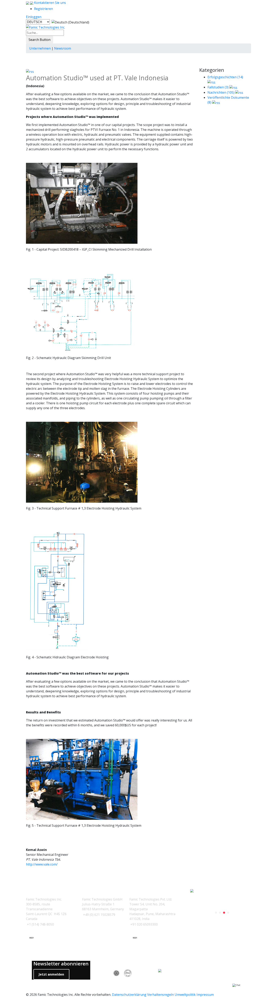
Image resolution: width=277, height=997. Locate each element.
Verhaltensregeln (160, 994)
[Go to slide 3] (224, 913)
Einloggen (33, 17)
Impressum (205, 994)
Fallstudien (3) (218, 87)
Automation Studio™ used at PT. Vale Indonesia (97, 77)
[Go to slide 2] (220, 913)
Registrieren (43, 8)
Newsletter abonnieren (61, 964)
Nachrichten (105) (220, 92)
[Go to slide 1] (216, 913)
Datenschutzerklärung (129, 994)
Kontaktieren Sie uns (49, 2)
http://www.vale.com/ (42, 864)
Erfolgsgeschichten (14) (225, 77)
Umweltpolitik (185, 994)
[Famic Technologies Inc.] (45, 27)
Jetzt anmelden (51, 974)
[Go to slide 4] (228, 913)
